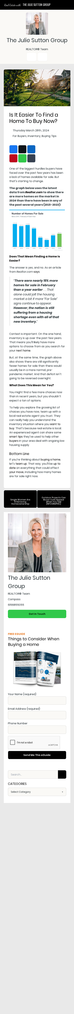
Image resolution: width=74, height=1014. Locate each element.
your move (16, 472)
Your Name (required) (22, 694)
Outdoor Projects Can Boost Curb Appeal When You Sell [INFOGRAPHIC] (54, 500)
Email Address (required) (24, 709)
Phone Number (18, 723)
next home (23, 351)
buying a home (50, 460)
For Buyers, (20, 136)
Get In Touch (37, 614)
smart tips (16, 437)
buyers (13, 441)
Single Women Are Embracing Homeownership (20, 501)
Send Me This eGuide (37, 755)
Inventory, (34, 136)
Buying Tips (49, 136)
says (37, 272)
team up (21, 464)
